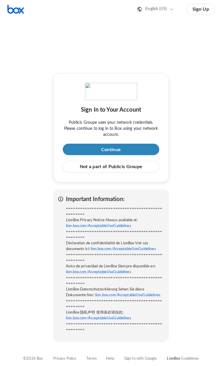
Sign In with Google (140, 359)
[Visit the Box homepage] (15, 9)
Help (110, 359)
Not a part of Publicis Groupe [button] (111, 166)
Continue (111, 149)
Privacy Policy (65, 359)
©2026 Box (33, 359)
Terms (91, 359)
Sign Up (201, 9)
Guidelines (190, 359)
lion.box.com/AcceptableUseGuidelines (98, 226)
